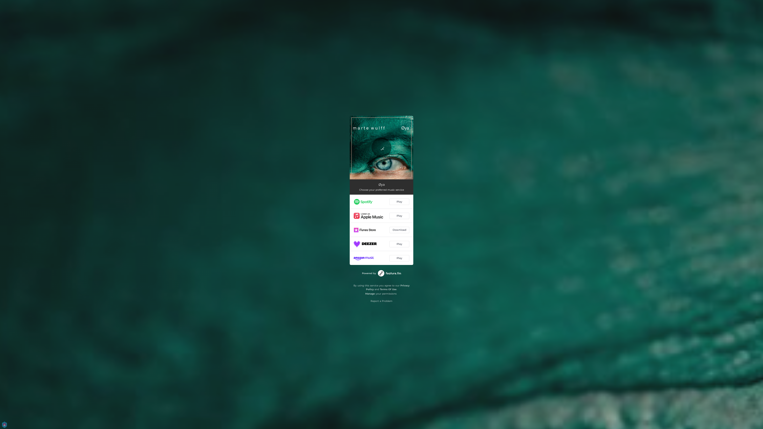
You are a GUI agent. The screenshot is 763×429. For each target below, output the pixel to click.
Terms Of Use (388, 289)
